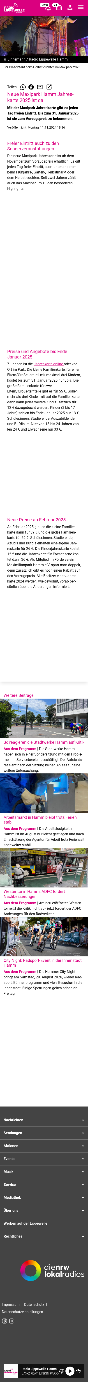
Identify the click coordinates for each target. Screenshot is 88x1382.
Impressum (11, 1304)
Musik (9, 1172)
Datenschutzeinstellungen (22, 1312)
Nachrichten (13, 1120)
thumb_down (62, 1371)
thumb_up (78, 1371)
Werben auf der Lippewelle (25, 1223)
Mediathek (12, 1197)
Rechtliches (13, 1236)
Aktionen (11, 1146)
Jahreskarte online (49, 364)
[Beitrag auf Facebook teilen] (31, 87)
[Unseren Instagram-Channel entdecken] (11, 1321)
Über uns (11, 1210)
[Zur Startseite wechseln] (14, 8)
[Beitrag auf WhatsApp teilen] (23, 87)
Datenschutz (34, 1304)
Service (10, 1184)
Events (9, 1159)
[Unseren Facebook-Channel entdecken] (4, 1321)
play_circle (70, 1371)
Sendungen (13, 1133)
